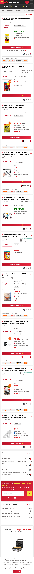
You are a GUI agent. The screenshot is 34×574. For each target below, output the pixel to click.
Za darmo (16, 28)
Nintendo (16, 112)
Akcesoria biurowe (19, 162)
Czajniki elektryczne (19, 331)
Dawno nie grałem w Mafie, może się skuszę (14, 472)
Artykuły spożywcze (19, 25)
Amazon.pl (17, 437)
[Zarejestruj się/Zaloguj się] (31, 2)
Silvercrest (17, 333)
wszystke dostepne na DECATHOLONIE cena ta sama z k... (17, 462)
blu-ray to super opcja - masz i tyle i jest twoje (15, 456)
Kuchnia (16, 244)
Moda (15, 76)
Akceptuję (17, 571)
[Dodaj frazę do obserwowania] (29, 493)
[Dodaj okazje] (27, 2)
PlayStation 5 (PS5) (19, 283)
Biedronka (17, 39)
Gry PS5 (16, 286)
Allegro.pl (17, 131)
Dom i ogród (17, 160)
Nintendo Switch (18, 115)
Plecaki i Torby (23, 76)
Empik (15, 300)
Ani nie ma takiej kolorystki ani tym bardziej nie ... (15, 468)
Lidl (15, 347)
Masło (22, 28)
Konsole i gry (24, 112)
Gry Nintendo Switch (19, 118)
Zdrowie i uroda (18, 205)
